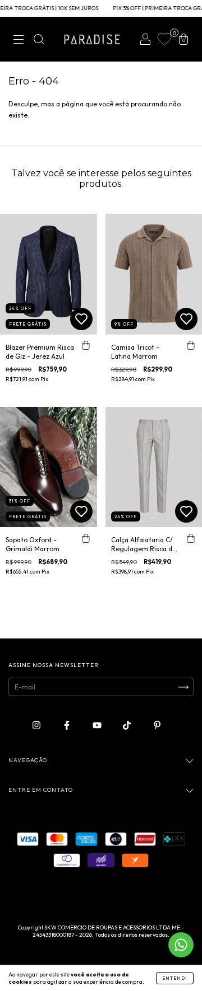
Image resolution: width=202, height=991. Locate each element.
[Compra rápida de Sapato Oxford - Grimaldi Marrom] (86, 538)
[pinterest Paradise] (157, 725)
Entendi (174, 978)
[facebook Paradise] (68, 725)
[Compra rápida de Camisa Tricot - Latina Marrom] (191, 346)
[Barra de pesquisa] (38, 40)
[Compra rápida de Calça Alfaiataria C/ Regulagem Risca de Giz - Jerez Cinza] (191, 538)
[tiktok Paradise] (128, 725)
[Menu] (18, 40)
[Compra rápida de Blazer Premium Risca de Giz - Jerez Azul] (86, 346)
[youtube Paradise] (98, 725)
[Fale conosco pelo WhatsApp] (181, 944)
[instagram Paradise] (37, 725)
